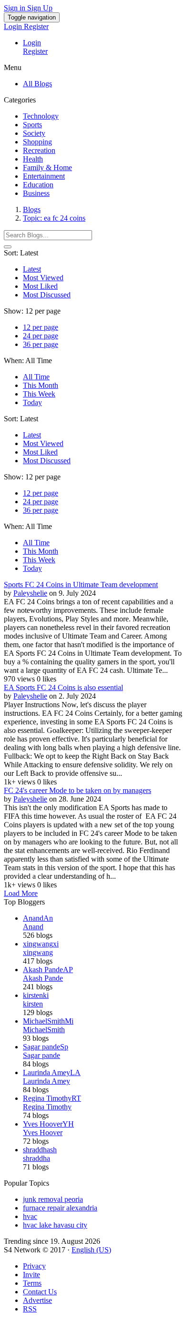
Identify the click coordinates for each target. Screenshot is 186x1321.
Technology (41, 116)
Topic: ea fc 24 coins (54, 218)
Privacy (34, 1266)
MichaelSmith (44, 1030)
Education (38, 185)
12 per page (40, 327)
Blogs (32, 209)
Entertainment (44, 176)
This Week (39, 394)
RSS (30, 1309)
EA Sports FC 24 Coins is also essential (63, 687)
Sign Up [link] (39, 8)
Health (33, 159)
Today (32, 402)
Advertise (37, 1300)
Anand (33, 927)
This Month (40, 385)
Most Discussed (47, 295)
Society (34, 133)
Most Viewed (43, 278)
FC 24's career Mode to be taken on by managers (77, 790)
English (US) (91, 1250)
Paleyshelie (30, 593)
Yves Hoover (42, 1132)
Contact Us (40, 1292)
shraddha (36, 1158)
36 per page (40, 344)
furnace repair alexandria (60, 1208)
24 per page (40, 336)
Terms (32, 1283)
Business (36, 193)
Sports (32, 125)
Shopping (37, 142)
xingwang (38, 952)
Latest (32, 269)
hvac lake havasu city (55, 1225)
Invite (31, 1274)
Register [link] (36, 26)
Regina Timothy (47, 1107)
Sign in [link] (15, 8)
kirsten (33, 1004)
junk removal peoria (53, 1199)
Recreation (39, 150)
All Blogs (37, 84)
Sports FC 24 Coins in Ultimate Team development (81, 584)
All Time (36, 377)
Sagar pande (41, 1055)
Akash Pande (43, 978)
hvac (30, 1216)
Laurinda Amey (46, 1081)
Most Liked (40, 286)
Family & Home (47, 167)
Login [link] (14, 26)
